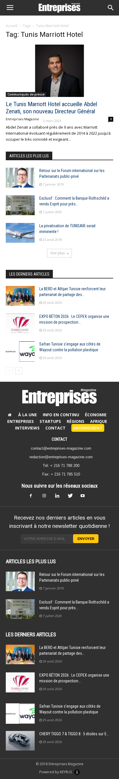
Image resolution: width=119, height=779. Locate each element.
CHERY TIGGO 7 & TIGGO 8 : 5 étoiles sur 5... (74, 734)
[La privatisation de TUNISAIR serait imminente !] (20, 233)
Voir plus (57, 253)
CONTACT (59, 439)
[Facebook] (34, 497)
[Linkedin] (59, 497)
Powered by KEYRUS (56, 772)
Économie (96, 414)
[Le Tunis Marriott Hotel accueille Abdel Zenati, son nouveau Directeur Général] (59, 71)
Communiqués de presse (26, 94)
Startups (50, 421)
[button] (111, 8)
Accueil (11, 25)
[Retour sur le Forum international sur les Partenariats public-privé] (20, 178)
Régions (75, 421)
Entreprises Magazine (22, 119)
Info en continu (61, 414)
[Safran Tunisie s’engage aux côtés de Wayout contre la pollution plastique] (20, 351)
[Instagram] (46, 497)
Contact (55, 428)
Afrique (98, 421)
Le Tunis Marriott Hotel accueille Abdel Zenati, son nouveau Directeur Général (51, 108)
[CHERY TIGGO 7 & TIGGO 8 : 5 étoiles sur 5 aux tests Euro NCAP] (20, 741)
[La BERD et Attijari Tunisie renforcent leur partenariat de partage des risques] (20, 296)
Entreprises (20, 421)
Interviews (27, 428)
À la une (27, 414)
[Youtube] (85, 497)
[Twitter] (72, 497)
